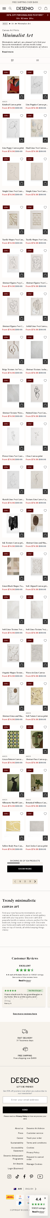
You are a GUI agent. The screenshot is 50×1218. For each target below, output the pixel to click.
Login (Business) (15, 1168)
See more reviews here (25, 1013)
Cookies (30, 1148)
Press (20, 1133)
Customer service (35, 1133)
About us (19, 1128)
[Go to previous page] (15, 881)
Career (20, 1138)
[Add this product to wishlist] (21, 72)
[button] (38, 1205)
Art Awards (18, 1164)
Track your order (34, 1138)
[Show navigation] (4, 8)
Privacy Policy (21, 1116)
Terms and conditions (37, 1143)
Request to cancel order (35, 1158)
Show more (25, 868)
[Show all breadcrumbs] (5, 23)
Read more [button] (8, 52)
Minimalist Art (24, 23)
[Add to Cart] (21, 96)
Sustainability (17, 1143)
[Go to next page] (35, 881)
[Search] (10, 8)
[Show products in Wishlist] (40, 8)
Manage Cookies (34, 1164)
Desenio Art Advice (35, 1128)
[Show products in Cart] (46, 8)
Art (13, 23)
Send (25, 1110)
